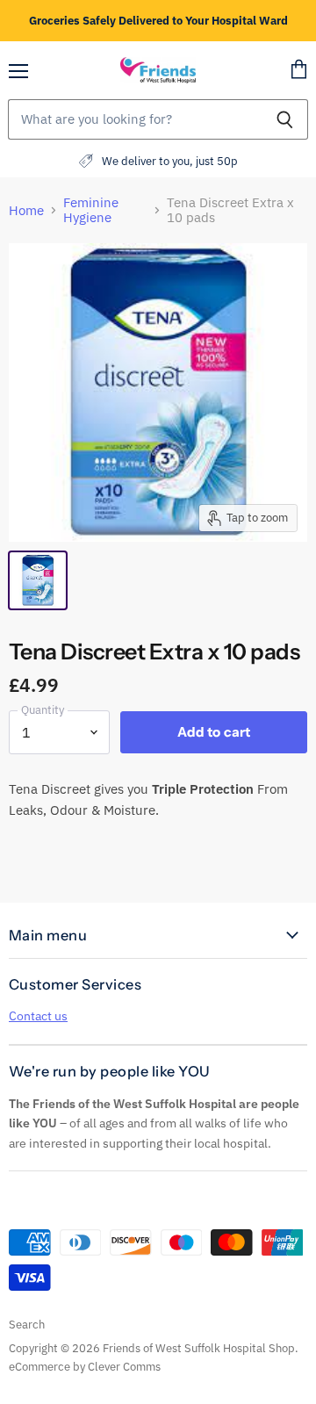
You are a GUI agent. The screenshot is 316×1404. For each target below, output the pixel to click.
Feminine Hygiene (90, 210)
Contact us (38, 1016)
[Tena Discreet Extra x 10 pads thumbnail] (38, 580)
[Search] (285, 119)
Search (27, 1324)
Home (26, 210)
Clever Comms (124, 1366)
